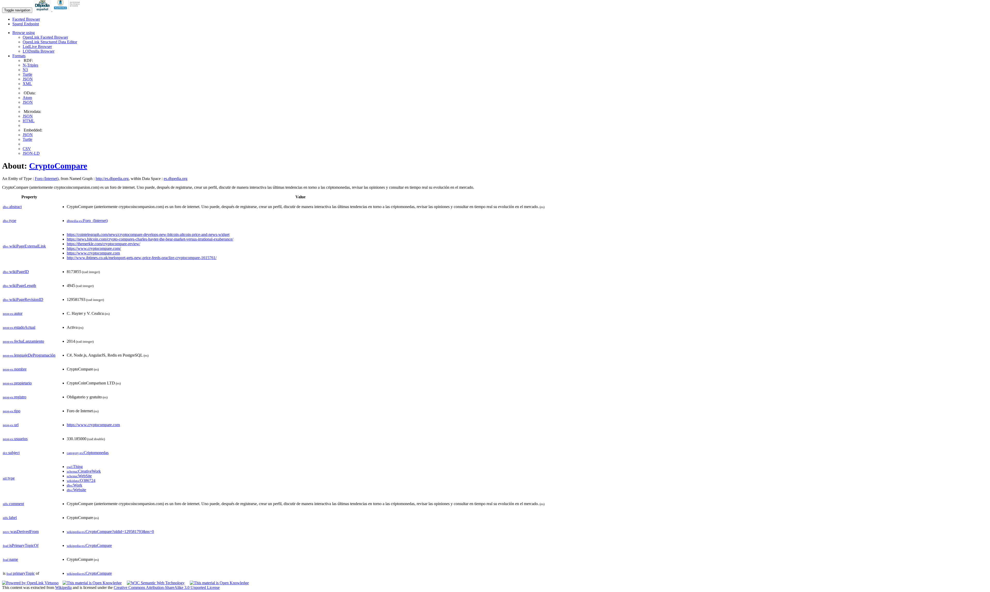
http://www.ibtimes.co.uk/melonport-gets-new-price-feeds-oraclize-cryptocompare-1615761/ (142, 258)
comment (13, 503)
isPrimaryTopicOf (20, 545)
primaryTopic (20, 573)
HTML (29, 121)
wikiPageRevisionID (23, 299)
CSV (27, 148)
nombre (15, 369)
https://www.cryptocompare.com (93, 253)
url (11, 425)
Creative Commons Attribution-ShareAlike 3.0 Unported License (167, 587)
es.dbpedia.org (175, 178)
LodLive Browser (37, 46)
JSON (28, 79)
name (10, 559)
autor (12, 313)
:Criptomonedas (88, 452)
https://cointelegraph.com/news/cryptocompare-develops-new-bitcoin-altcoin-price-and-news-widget (148, 234)
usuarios (15, 439)
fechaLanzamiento (23, 341)
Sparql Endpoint (25, 24)
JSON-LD (31, 153)
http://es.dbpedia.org (112, 178)
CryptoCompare (58, 165)
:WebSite (79, 476)
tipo (11, 411)
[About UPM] (67, 10)
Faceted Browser (26, 19)
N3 (25, 70)
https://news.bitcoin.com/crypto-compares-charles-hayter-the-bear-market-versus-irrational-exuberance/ (150, 239)
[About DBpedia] (42, 10)
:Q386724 (81, 480)
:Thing (75, 466)
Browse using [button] (23, 32)
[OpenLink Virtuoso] (30, 583)
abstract (12, 206)
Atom (27, 97)
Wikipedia (63, 587)
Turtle (27, 74)
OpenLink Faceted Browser (45, 37)
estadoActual (19, 327)
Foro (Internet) (47, 178)
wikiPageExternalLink (24, 246)
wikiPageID (16, 271)
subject (11, 452)
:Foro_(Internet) (87, 220)
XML (27, 83)
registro (14, 397)
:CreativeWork (84, 471)
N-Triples (30, 65)
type (9, 220)
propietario (17, 383)
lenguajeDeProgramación (29, 355)
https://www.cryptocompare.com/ (94, 248)
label (10, 517)
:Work (74, 485)
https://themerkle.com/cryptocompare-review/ (103, 244)
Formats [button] (19, 56)
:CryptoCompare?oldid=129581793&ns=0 (110, 531)
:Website (76, 490)
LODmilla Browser (38, 51)
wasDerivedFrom (21, 531)
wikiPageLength (19, 285)
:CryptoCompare (89, 545)
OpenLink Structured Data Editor (50, 42)
